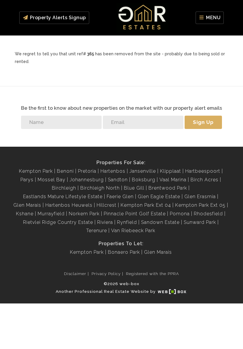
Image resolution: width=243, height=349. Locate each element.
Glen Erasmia (200, 196)
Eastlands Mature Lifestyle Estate (63, 196)
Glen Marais (27, 205)
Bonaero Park (124, 252)
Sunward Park (200, 222)
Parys (26, 179)
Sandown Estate (160, 222)
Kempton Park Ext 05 (200, 205)
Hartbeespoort (202, 171)
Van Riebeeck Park (133, 230)
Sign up (203, 122)
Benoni (65, 171)
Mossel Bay (51, 179)
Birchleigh (64, 188)
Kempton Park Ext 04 (146, 205)
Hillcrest (106, 205)
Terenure (96, 230)
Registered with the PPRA (152, 273)
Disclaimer (75, 273)
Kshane (24, 213)
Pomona (180, 213)
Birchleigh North (100, 188)
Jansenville (143, 171)
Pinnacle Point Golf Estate (135, 213)
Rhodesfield (208, 213)
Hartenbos (112, 171)
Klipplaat (170, 171)
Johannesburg (87, 179)
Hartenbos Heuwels (68, 205)
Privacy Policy (106, 273)
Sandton (118, 179)
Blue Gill (134, 188)
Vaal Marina (172, 179)
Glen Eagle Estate (159, 196)
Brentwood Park (167, 188)
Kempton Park (36, 171)
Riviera (105, 222)
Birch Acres (204, 179)
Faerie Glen (120, 196)
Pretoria (87, 171)
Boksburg (143, 179)
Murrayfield (51, 213)
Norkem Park (84, 213)
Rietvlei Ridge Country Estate (58, 222)
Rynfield (127, 222)
